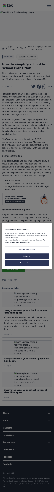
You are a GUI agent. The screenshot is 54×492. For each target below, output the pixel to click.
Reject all (27, 256)
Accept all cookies (27, 263)
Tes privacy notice (23, 242)
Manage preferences (27, 249)
